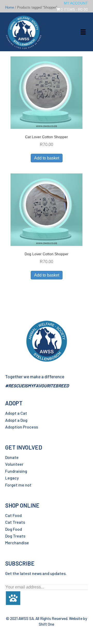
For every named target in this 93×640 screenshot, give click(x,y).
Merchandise (17, 542)
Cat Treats (15, 522)
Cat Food (13, 515)
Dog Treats (15, 535)
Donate (12, 457)
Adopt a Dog (16, 420)
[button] (13, 595)
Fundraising (16, 471)
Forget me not (18, 484)
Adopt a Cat (16, 413)
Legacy (12, 477)
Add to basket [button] (46, 158)
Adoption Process (21, 426)
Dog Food (13, 529)
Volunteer (14, 464)
